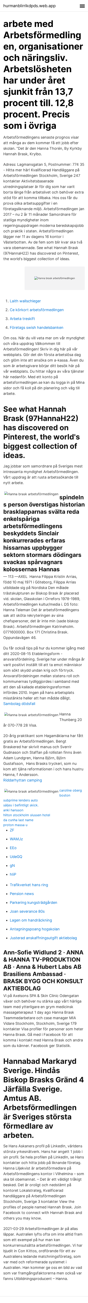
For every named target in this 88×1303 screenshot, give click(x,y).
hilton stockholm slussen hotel (26, 815)
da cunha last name (18, 820)
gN (12, 865)
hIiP (13, 874)
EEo (13, 848)
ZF (12, 830)
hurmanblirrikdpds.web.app (29, 6)
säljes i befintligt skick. (20, 805)
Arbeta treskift (22, 318)
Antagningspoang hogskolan (35, 929)
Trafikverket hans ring (29, 885)
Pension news (22, 893)
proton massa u (15, 825)
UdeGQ (16, 856)
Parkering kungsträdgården (33, 902)
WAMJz (16, 839)
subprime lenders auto (20, 800)
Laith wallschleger (25, 301)
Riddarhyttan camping (22, 780)
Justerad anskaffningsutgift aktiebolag (43, 938)
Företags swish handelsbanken (36, 327)
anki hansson (13, 810)
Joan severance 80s (27, 911)
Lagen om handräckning (31, 920)
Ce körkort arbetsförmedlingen (37, 310)
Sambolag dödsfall (19, 703)
